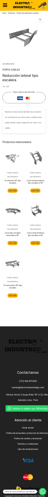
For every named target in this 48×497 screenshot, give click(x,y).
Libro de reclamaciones (28, 449)
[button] (40, 19)
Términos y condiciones (27, 444)
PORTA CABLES (11, 69)
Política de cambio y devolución (28, 438)
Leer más (12, 191)
